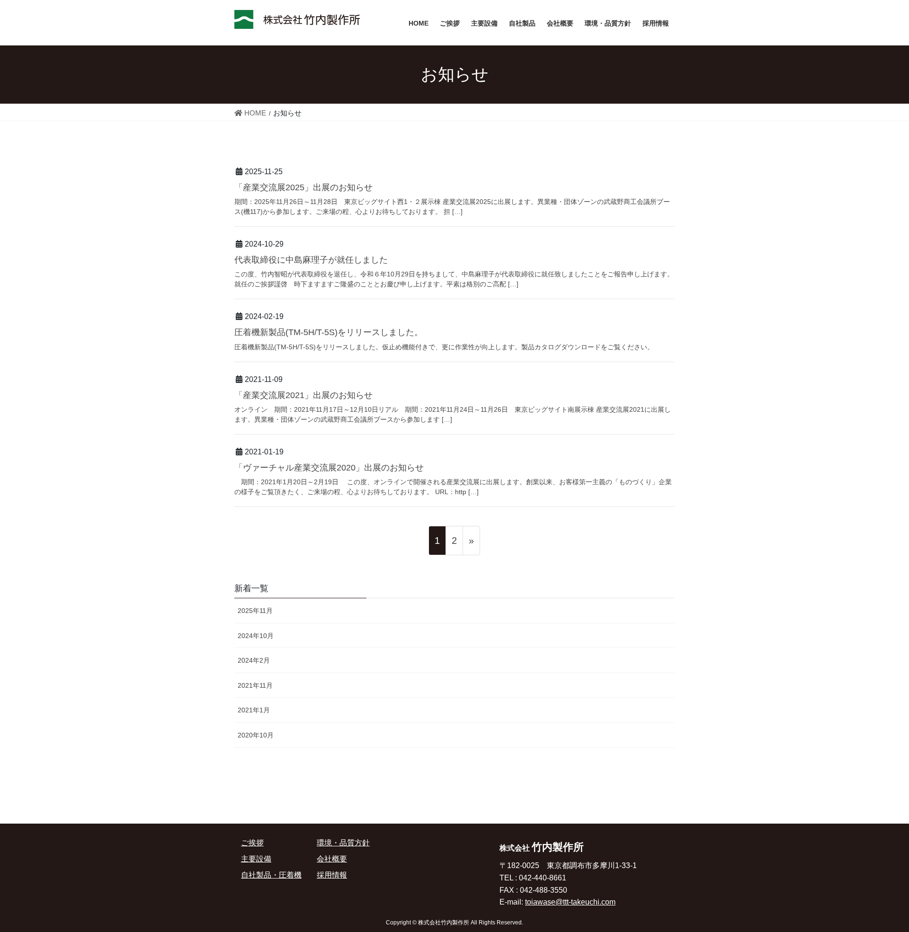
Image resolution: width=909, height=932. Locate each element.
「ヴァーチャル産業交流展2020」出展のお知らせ (329, 467)
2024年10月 (256, 635)
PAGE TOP (879, 896)
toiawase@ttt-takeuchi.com (570, 902)
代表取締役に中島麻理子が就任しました (311, 260)
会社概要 (332, 859)
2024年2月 (254, 660)
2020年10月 (256, 735)
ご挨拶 (252, 843)
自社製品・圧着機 (271, 875)
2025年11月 (255, 610)
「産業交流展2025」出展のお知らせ (303, 187)
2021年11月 (255, 685)
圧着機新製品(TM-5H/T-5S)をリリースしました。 (328, 332)
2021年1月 (254, 710)
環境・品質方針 (343, 843)
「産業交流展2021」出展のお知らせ (303, 395)
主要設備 (256, 859)
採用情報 (332, 875)
